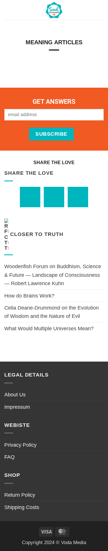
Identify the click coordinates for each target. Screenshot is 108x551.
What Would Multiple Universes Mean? (49, 328)
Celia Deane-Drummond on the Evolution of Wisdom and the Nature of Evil (51, 312)
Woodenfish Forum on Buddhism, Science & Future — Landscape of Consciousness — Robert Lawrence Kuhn (52, 274)
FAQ (9, 457)
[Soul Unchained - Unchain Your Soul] (54, 10)
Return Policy (19, 495)
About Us (15, 394)
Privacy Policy (20, 445)
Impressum (17, 407)
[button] (8, 10)
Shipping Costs (21, 507)
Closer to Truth (36, 234)
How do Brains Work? (29, 296)
